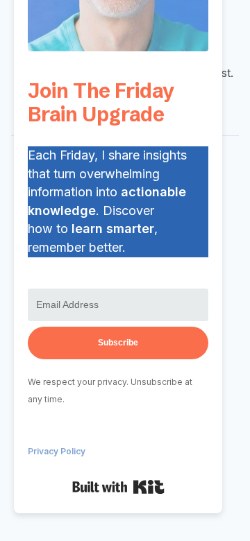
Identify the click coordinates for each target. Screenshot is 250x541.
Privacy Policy (56, 451)
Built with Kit (118, 486)
